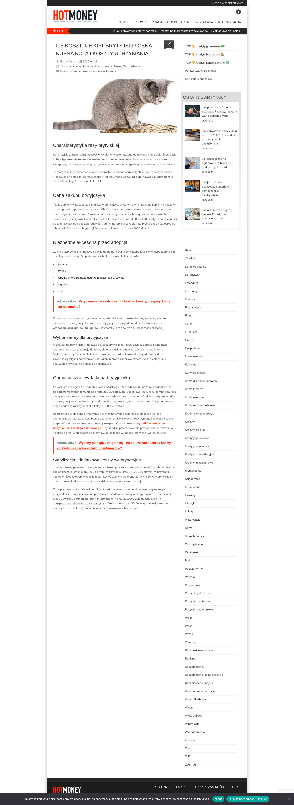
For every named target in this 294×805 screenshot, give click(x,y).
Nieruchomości (194, 536)
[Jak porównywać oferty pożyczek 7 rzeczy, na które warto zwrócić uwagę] (192, 111)
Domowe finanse (71, 66)
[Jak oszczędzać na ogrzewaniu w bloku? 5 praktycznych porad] (192, 163)
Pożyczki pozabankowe (199, 609)
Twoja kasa (203, 22)
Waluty (189, 707)
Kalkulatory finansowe (199, 78)
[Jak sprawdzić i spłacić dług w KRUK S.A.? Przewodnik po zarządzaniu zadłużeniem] (192, 135)
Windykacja (192, 723)
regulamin (162, 787)
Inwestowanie (193, 356)
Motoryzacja (229, 22)
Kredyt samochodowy (198, 413)
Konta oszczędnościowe (200, 405)
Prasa (188, 625)
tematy (180, 787)
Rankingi (190, 658)
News (123, 22)
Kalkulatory (192, 364)
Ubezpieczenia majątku (199, 683)
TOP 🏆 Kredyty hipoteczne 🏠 (204, 54)
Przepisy (190, 642)
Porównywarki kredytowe (200, 70)
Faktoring (191, 291)
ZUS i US (191, 764)
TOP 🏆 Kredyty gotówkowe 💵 (205, 46)
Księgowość (192, 478)
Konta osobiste (194, 397)
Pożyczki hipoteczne (198, 601)
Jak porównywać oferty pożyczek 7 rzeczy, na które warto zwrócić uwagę (147, 30)
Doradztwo (192, 274)
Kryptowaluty (193, 470)
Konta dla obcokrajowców (201, 380)
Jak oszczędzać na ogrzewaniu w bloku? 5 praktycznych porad (216, 163)
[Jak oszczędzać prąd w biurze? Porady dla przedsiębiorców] (192, 214)
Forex (188, 323)
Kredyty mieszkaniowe (199, 462)
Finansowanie (104, 66)
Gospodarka (178, 22)
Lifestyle (190, 503)
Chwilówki (191, 258)
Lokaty (189, 511)
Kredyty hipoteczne (197, 446)
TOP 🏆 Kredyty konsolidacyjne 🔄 (207, 62)
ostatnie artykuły (204, 97)
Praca (157, 22)
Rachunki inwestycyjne (199, 650)
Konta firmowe (194, 388)
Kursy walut (192, 487)
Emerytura (191, 282)
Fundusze (191, 331)
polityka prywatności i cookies (214, 787)
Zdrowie (190, 740)
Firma (188, 315)
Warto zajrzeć (193, 715)
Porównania (192, 585)
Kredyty (140, 22)
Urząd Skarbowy (195, 699)
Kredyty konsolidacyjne (199, 454)
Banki (188, 250)
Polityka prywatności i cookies (247, 798)
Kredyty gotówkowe (197, 438)
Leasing (190, 495)
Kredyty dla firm (195, 429)
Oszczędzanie (132, 66)
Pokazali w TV (194, 568)
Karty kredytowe (195, 372)
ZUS (188, 756)
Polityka (190, 576)
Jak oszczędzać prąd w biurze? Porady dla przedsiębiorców (216, 214)
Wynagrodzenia (195, 732)
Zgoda (218, 798)
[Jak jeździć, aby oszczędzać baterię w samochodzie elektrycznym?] (192, 186)
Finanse (88, 66)
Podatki (189, 560)
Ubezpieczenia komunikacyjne (204, 674)
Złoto (188, 748)
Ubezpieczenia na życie (200, 691)
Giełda (189, 340)
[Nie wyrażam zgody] (289, 799)
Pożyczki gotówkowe (198, 593)
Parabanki (191, 552)
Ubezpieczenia (194, 666)
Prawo (189, 633)
